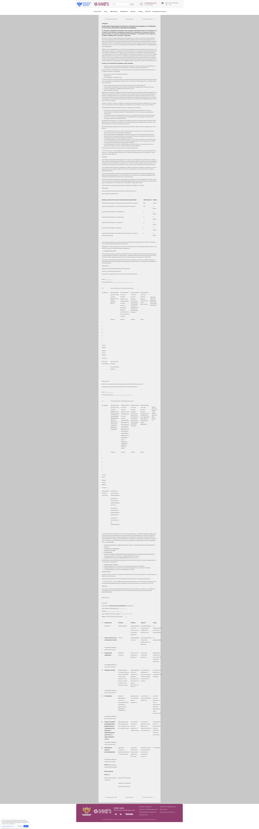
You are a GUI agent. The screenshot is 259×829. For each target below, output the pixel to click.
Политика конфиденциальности (148, 809)
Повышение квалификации (168, 806)
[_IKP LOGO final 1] (101, 5)
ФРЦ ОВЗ (147, 11)
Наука (105, 11)
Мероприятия (124, 11)
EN (170, 4)
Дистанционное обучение (167, 812)
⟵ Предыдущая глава (110, 19)
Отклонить (20, 826)
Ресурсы (140, 11)
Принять (26, 826)
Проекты (133, 11)
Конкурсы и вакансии (145, 806)
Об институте (97, 11)
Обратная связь (143, 814)
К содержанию (129, 19)
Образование (114, 11)
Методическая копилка (159, 11)
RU (166, 4)
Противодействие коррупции (147, 812)
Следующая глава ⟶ (148, 19)
